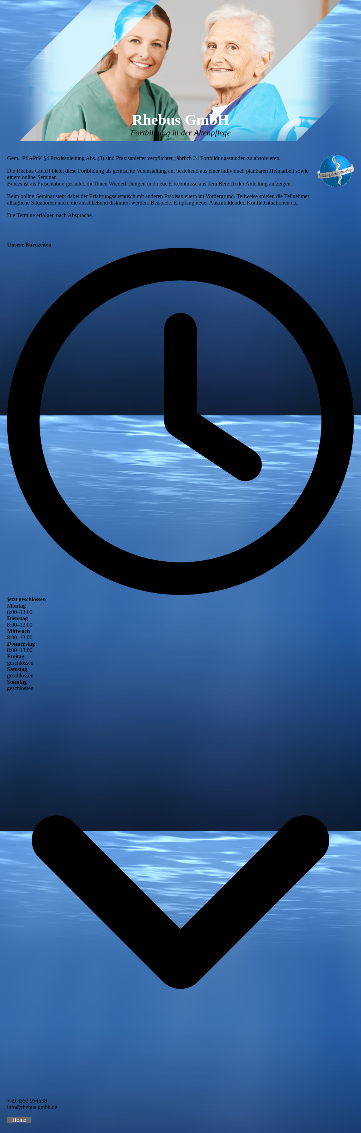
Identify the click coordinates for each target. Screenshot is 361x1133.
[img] (180, 70)
